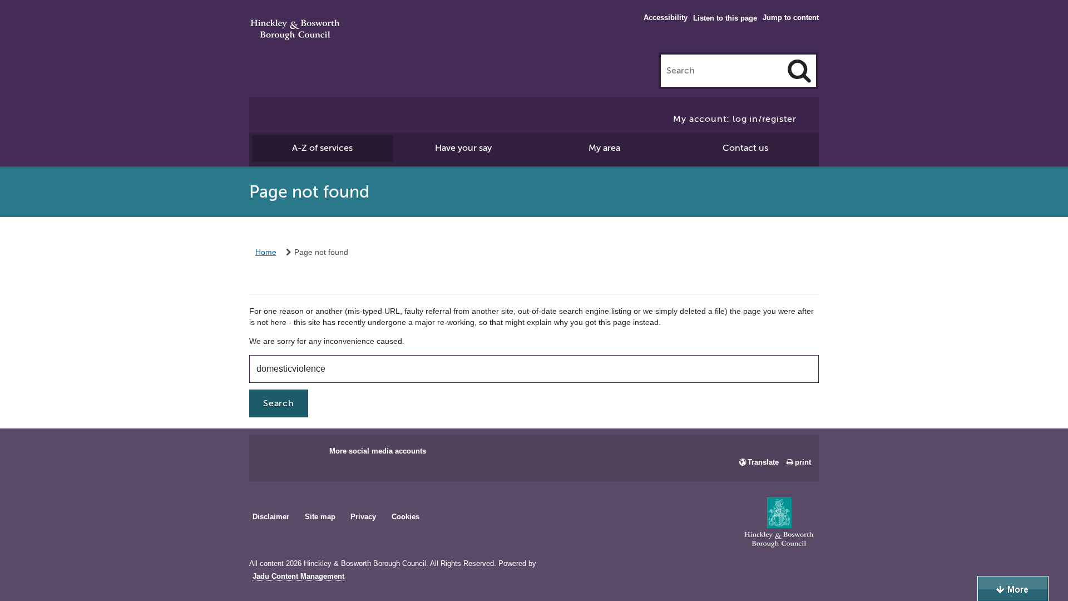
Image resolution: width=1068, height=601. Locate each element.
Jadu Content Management (298, 576)
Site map (320, 517)
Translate (763, 462)
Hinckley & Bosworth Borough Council (295, 30)
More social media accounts (377, 451)
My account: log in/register (735, 119)
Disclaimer (271, 517)
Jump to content (791, 17)
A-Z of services (322, 148)
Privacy (363, 517)
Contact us (745, 148)
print (803, 462)
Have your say (463, 148)
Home (265, 252)
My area (604, 148)
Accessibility (666, 17)
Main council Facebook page (269, 454)
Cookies (405, 517)
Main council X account (303, 454)
